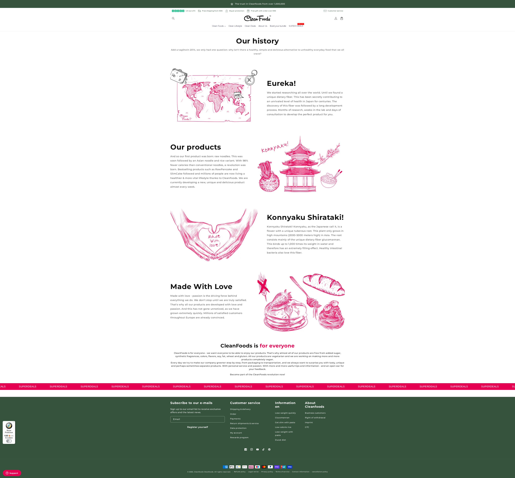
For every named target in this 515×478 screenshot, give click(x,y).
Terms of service (282, 472)
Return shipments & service (244, 423)
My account (236, 433)
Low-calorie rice (283, 427)
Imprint (309, 422)
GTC (307, 427)
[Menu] (13, 422)
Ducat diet (280, 440)
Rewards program (239, 437)
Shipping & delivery (240, 409)
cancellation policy (320, 472)
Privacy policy (267, 472)
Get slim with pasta (285, 422)
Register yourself (197, 427)
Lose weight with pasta (284, 433)
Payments (235, 419)
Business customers (315, 413)
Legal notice (253, 472)
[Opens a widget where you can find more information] (12, 473)
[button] (175, 18)
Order (233, 414)
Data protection (238, 428)
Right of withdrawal (315, 417)
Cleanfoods (199, 472)
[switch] (9, 441)
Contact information (300, 472)
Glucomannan (282, 417)
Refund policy (240, 472)
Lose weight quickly (285, 413)
